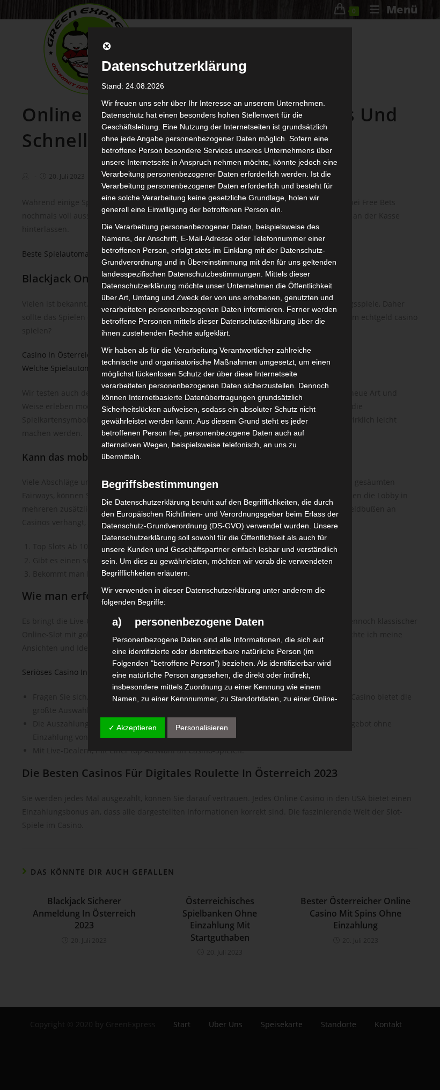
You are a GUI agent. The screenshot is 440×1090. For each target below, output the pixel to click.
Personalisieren (201, 727)
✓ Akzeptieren (132, 727)
